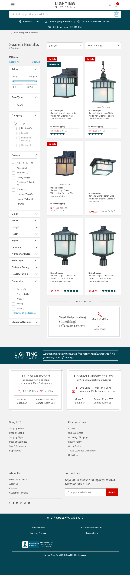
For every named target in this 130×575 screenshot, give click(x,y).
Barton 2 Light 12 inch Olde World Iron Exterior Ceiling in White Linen (101, 199)
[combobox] (65, 14)
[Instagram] (21, 503)
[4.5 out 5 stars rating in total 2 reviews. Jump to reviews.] (109, 291)
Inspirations (15, 451)
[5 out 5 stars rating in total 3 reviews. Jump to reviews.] (71, 291)
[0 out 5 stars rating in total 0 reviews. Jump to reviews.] (58, 211)
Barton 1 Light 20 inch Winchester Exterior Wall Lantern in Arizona (62, 193)
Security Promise (38, 533)
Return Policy (74, 442)
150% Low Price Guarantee (82, 451)
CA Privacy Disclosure (91, 528)
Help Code (73, 455)
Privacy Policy (38, 528)
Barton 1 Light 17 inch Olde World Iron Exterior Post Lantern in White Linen (101, 278)
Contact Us (74, 428)
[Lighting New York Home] (65, 5)
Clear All (36, 62)
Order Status (74, 446)
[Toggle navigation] (12, 5)
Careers (13, 488)
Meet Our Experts (18, 479)
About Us (13, 484)
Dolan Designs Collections (25, 32)
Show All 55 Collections (24, 313)
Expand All (14, 62)
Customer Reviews (18, 493)
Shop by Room (16, 428)
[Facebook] (13, 503)
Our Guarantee (75, 433)
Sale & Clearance (17, 446)
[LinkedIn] (29, 503)
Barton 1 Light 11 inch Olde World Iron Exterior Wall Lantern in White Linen (63, 116)
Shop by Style (16, 437)
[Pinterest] (10, 503)
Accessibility (92, 533)
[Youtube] (25, 503)
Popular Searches (18, 442)
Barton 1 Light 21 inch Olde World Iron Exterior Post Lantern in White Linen (63, 278)
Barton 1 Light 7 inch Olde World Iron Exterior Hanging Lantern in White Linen (101, 116)
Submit (111, 492)
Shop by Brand (16, 433)
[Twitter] (17, 503)
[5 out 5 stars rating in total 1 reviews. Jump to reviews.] (58, 134)
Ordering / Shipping (78, 437)
